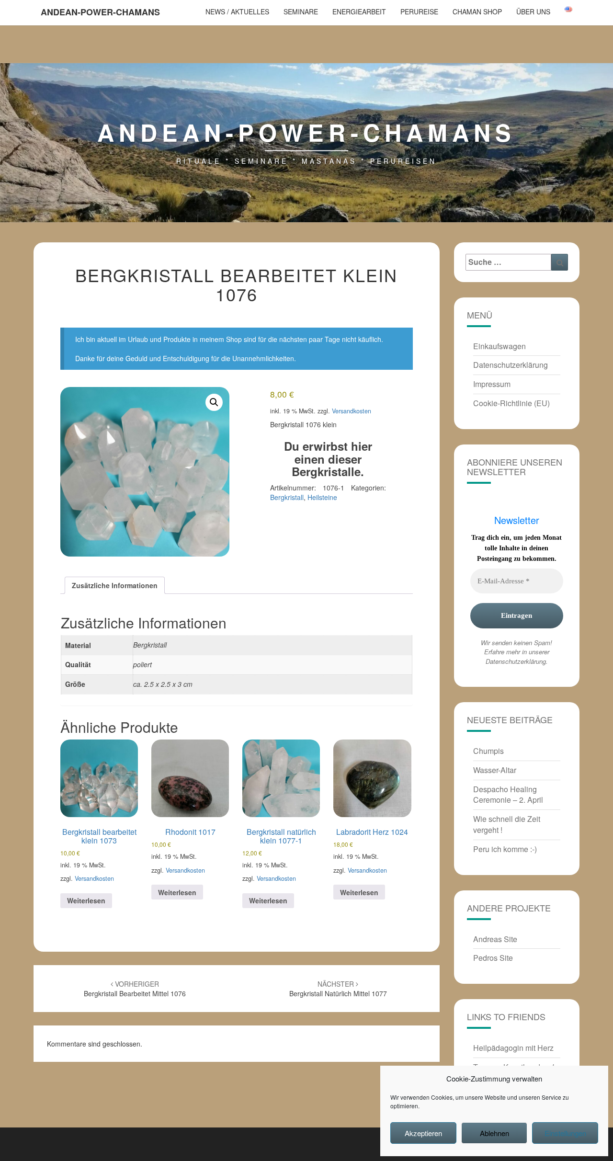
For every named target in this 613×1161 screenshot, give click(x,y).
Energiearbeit (359, 11)
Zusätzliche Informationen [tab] (115, 585)
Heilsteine (322, 497)
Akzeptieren (423, 1133)
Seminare (301, 11)
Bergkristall (287, 497)
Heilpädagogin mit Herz (513, 1047)
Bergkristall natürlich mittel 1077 (338, 988)
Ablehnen (494, 1133)
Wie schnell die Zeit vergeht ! (506, 824)
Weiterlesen (86, 900)
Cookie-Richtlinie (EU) (511, 403)
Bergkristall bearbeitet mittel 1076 (135, 988)
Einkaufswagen (499, 346)
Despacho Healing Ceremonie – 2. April (508, 795)
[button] (214, 402)
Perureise (419, 11)
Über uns (533, 11)
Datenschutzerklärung (510, 364)
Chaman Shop (477, 11)
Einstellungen (565, 1133)
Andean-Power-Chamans (100, 12)
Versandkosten (351, 411)
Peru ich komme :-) (505, 848)
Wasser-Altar (494, 769)
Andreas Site (495, 939)
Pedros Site (493, 957)
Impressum (492, 383)
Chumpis (488, 750)
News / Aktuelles (237, 11)
